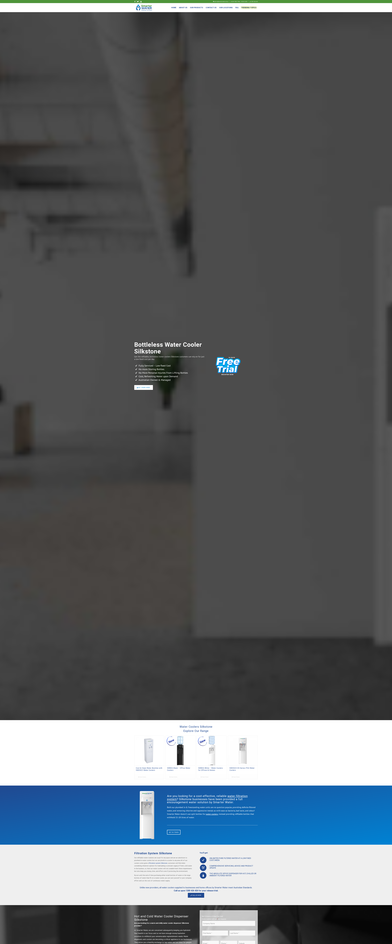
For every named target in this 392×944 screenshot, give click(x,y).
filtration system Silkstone (158, 863)
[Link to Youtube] (141, 1)
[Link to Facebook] (134, 1)
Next (255, 753)
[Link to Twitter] (137, 1)
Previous (137, 753)
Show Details (142, 777)
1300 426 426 (254, 1)
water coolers (212, 814)
